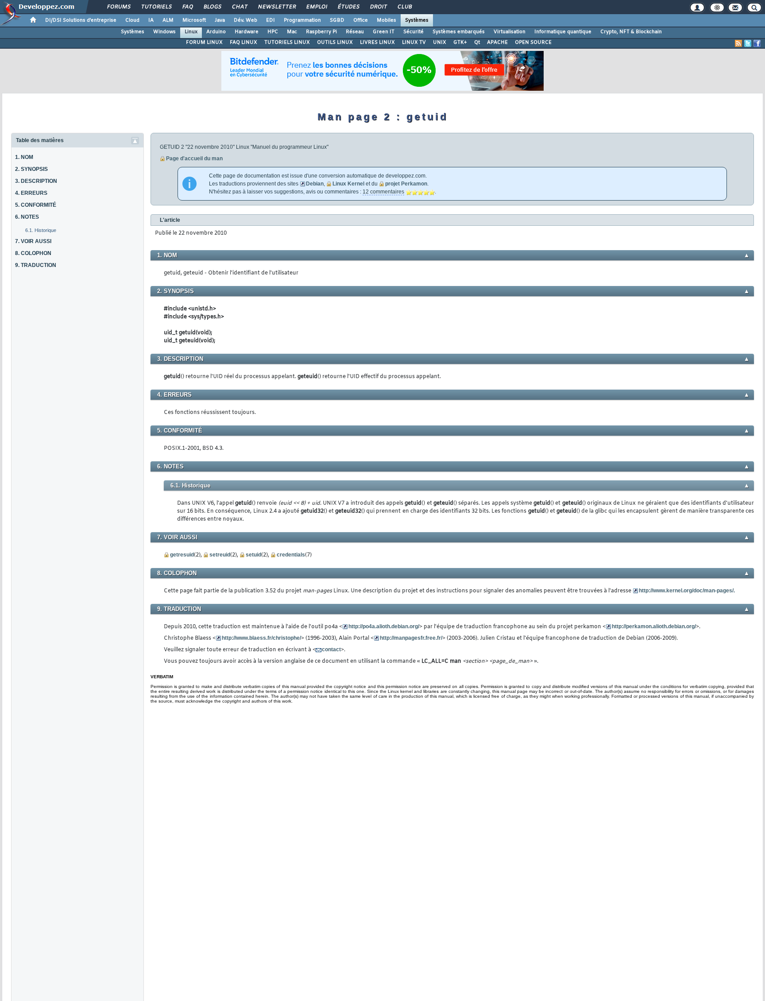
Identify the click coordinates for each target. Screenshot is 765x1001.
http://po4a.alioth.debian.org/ (383, 626)
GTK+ (460, 42)
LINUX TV (414, 42)
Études (348, 7)
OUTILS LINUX (335, 42)
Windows (164, 32)
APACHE (497, 42)
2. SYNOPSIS (31, 169)
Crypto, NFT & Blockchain (631, 32)
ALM (168, 20)
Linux (191, 32)
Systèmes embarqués (459, 32)
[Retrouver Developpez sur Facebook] (757, 43)
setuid (253, 555)
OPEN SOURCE (533, 42)
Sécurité (413, 32)
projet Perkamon (406, 184)
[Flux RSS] (738, 43)
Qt (477, 42)
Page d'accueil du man (194, 158)
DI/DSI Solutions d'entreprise (80, 20)
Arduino (216, 32)
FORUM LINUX (204, 42)
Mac (292, 32)
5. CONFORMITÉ (35, 205)
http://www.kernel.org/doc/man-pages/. (687, 590)
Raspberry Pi (321, 32)
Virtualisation (509, 32)
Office (360, 20)
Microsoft (194, 20)
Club (404, 7)
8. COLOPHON (33, 253)
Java (220, 20)
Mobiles (386, 20)
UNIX (439, 42)
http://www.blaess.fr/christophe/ (261, 638)
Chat (239, 7)
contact (331, 649)
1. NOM (24, 157)
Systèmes (417, 20)
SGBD (337, 20)
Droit (378, 7)
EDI (270, 20)
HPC (272, 32)
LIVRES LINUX (377, 42)
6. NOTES (27, 217)
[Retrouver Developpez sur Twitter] (747, 43)
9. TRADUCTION (35, 265)
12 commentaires (383, 192)
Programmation (302, 20)
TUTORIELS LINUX (287, 42)
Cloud (132, 20)
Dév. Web (245, 20)
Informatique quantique (562, 32)
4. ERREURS (31, 193)
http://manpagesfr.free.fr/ (411, 638)
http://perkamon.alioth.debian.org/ (654, 626)
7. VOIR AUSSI (33, 241)
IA (151, 20)
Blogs (212, 7)
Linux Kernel (348, 184)
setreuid (219, 555)
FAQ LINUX (243, 42)
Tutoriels (156, 7)
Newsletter (276, 7)
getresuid (182, 555)
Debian (315, 184)
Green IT (383, 32)
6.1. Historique (40, 230)
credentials (291, 555)
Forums (118, 7)
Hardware (247, 32)
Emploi (316, 7)
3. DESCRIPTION (36, 181)
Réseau (355, 32)
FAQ (187, 7)
